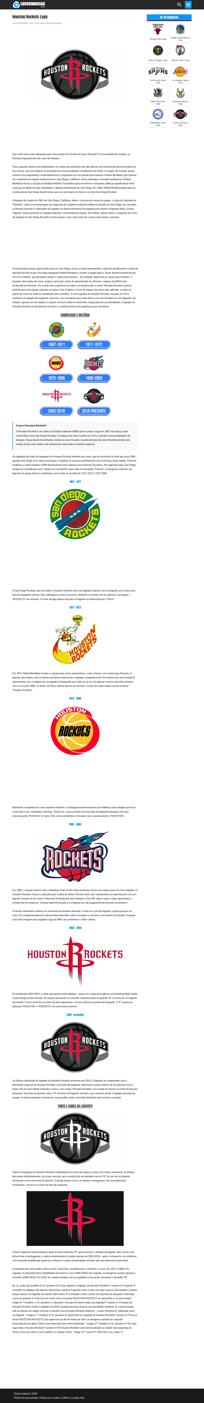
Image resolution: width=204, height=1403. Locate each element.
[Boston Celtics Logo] (180, 50)
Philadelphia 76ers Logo (158, 124)
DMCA (65, 1398)
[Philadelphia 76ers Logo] (158, 114)
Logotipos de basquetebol (48, 23)
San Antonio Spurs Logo (158, 81)
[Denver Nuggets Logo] (158, 50)
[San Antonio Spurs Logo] (158, 71)
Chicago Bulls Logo (158, 39)
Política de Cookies (50, 1398)
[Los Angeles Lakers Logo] (180, 71)
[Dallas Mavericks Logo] (158, 92)
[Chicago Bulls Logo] (158, 29)
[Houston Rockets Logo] (180, 114)
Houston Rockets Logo (180, 124)
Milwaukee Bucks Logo (180, 102)
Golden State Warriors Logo (180, 39)
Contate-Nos (78, 1398)
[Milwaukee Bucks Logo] (180, 92)
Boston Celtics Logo (180, 60)
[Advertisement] (75, 38)
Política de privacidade (26, 1398)
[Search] (179, 6)
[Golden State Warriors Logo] (180, 29)
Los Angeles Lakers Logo (180, 81)
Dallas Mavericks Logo (158, 102)
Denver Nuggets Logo (158, 60)
